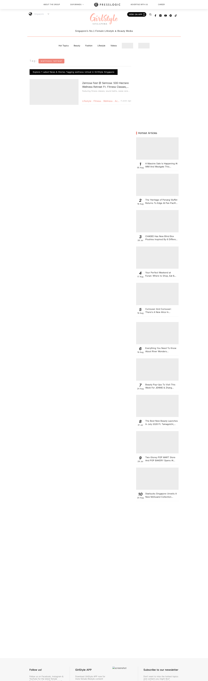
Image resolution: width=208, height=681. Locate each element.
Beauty (77, 45)
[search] (150, 14)
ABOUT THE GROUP (51, 4)
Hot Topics (64, 45)
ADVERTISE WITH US (139, 4)
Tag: (33, 60)
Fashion (88, 45)
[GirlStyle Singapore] (104, 19)
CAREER (161, 4)
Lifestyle (101, 45)
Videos (114, 45)
